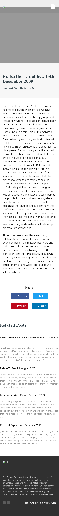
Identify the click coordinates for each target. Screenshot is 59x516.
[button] (53, 6)
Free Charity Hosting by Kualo (40, 502)
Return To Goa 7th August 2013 (18, 368)
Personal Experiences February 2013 (20, 425)
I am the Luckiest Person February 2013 (22, 395)
